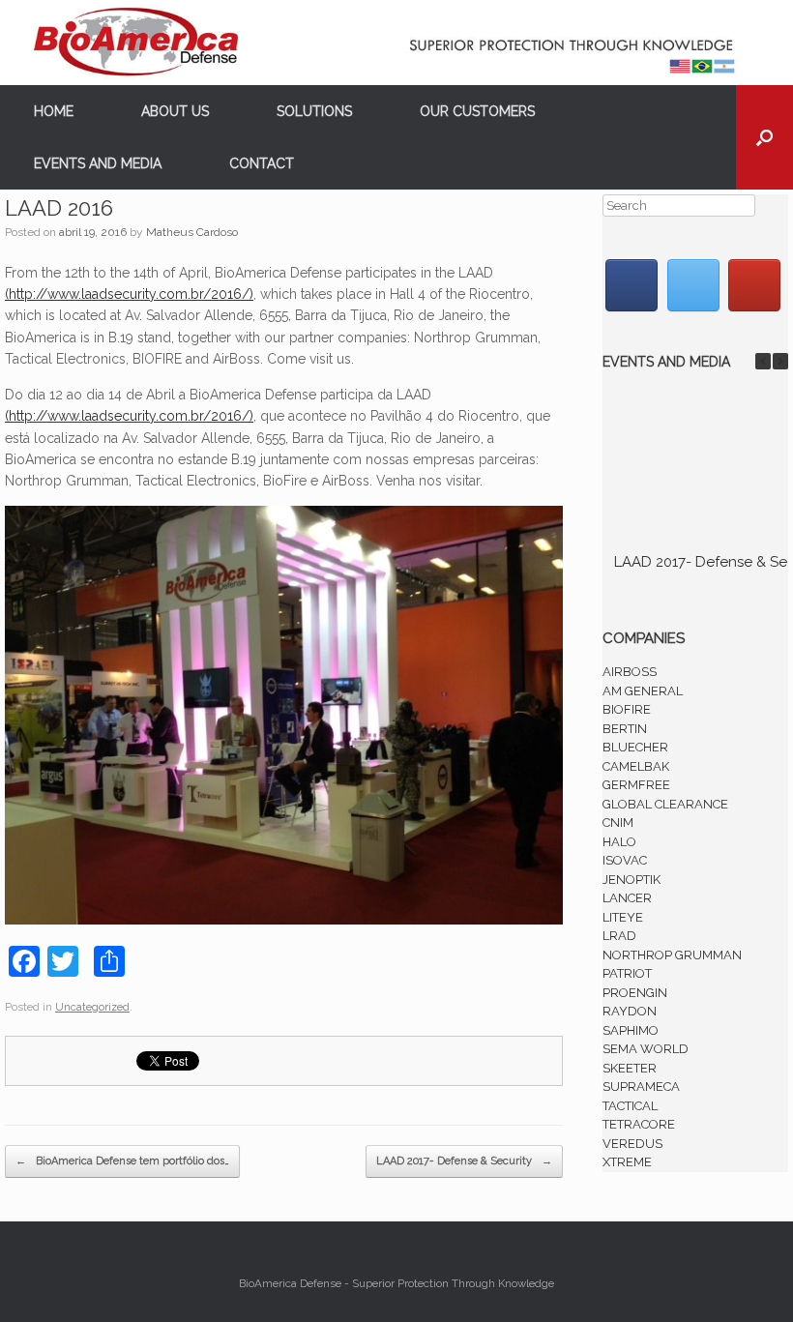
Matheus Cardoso (192, 232)
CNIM (617, 822)
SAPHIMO (630, 1030)
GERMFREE (636, 785)
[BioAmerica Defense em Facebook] (631, 285)
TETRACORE (638, 1124)
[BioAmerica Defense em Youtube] (754, 285)
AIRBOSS (629, 671)
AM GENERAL (642, 691)
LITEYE (622, 917)
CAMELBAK (635, 766)
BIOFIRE (626, 709)
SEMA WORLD (645, 1049)
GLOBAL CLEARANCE (665, 804)
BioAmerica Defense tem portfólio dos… (122, 1161)
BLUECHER (635, 747)
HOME (53, 111)
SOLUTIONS (314, 111)
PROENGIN (634, 992)
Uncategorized (92, 1007)
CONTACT (261, 163)
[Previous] (763, 361)
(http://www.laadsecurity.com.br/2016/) (129, 294)
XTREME (627, 1162)
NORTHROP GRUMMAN (672, 955)
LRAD (619, 935)
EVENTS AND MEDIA (98, 163)
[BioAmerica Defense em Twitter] (693, 285)
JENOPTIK (631, 879)
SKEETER (629, 1068)
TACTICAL (630, 1106)
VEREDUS (632, 1143)
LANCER (627, 898)
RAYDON (629, 1011)
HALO (619, 842)
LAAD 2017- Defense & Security (464, 1161)
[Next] (780, 361)
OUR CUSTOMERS (477, 111)
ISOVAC (624, 860)
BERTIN (624, 728)
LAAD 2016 (59, 207)
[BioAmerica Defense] (396, 42)
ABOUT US (175, 111)
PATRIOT (627, 973)
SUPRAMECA (641, 1086)
